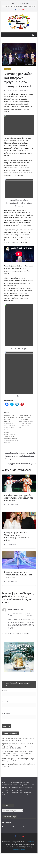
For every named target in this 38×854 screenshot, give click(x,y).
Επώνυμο (6, 713)
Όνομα (5, 702)
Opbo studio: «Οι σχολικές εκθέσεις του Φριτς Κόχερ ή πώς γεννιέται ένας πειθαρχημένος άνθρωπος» (17, 746)
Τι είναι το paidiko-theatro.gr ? (13, 827)
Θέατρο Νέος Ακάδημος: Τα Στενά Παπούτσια (17, 764)
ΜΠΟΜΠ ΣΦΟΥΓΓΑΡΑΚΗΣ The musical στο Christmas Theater (10, 436)
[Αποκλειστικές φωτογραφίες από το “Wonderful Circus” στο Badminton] (19, 476)
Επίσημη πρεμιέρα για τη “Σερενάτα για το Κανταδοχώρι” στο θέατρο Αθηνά (16, 536)
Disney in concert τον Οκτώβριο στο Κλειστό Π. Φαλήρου (10, 418)
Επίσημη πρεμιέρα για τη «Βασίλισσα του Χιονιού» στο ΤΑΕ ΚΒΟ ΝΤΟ (18, 575)
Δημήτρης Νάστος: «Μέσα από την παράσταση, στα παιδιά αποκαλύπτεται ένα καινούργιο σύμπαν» (18, 753)
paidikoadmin (23, 90)
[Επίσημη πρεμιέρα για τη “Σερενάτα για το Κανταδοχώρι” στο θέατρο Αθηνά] (19, 513)
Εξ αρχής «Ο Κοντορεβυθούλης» (20, 464)
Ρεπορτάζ (7, 69)
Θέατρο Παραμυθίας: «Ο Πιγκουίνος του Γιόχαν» (18, 759)
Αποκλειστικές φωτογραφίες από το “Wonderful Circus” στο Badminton (18, 498)
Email (4, 690)
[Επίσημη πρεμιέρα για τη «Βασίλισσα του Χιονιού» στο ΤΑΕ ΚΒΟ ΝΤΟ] (19, 553)
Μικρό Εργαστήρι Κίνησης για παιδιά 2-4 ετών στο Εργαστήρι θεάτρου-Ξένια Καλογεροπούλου (20, 456)
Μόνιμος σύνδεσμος (29, 614)
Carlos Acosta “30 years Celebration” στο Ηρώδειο (25, 417)
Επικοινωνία (6, 823)
